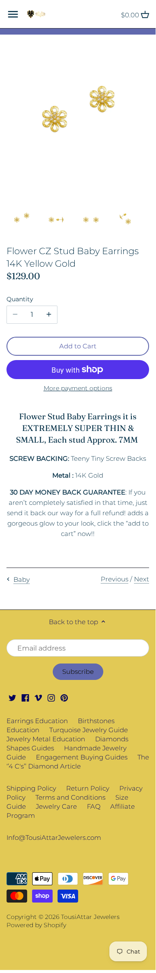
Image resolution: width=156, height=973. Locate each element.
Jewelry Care (56, 806)
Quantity (19, 299)
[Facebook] (25, 697)
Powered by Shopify (36, 925)
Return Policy (87, 788)
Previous (114, 579)
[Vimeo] (38, 697)
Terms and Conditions (70, 797)
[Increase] (49, 314)
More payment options (78, 388)
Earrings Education (37, 721)
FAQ (94, 806)
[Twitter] (12, 697)
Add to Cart (77, 346)
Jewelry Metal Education (45, 739)
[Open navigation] (12, 14)
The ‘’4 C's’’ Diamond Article (77, 761)
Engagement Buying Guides (81, 757)
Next (141, 579)
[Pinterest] (64, 697)
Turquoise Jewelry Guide (88, 730)
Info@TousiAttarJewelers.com (53, 837)
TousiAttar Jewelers (90, 916)
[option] (21, 219)
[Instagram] (51, 697)
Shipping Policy (31, 788)
